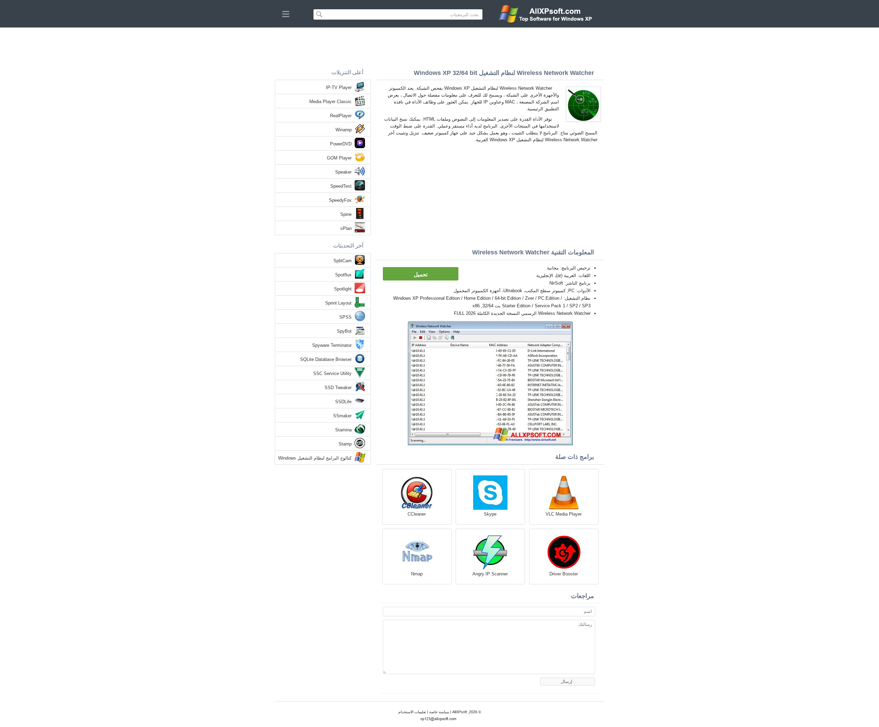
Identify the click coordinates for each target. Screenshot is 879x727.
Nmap (417, 573)
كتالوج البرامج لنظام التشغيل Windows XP (315, 458)
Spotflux (343, 274)
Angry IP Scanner (490, 573)
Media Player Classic (330, 101)
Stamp (345, 444)
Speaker (343, 172)
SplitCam (342, 260)
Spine (346, 214)
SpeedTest (341, 186)
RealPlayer (341, 115)
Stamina (343, 429)
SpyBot (344, 331)
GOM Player (339, 158)
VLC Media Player (564, 514)
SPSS (345, 317)
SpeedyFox (340, 200)
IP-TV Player (339, 87)
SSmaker (342, 415)
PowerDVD (341, 143)
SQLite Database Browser (326, 359)
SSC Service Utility (332, 373)
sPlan (346, 228)
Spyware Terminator (332, 345)
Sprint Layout (338, 303)
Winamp (343, 129)
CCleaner (417, 514)
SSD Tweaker (338, 387)
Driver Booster (563, 573)
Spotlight (343, 288)
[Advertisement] (439, 46)
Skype (490, 514)
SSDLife (343, 401)
